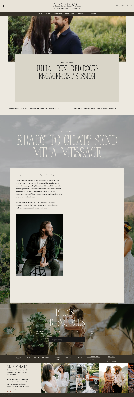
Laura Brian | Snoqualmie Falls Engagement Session (93, 108)
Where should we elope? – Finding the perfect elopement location (35, 108)
